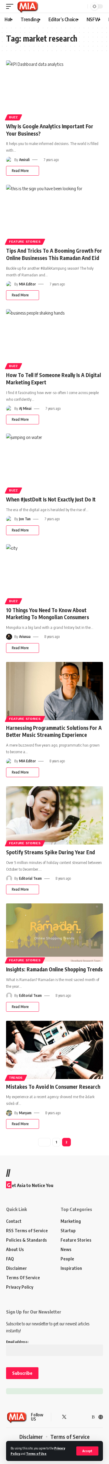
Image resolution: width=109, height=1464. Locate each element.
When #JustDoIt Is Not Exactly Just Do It (51, 499)
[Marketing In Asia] (27, 6)
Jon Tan (25, 519)
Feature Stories (25, 241)
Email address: (17, 1342)
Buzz (13, 117)
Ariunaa (25, 636)
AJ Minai (25, 408)
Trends (16, 1077)
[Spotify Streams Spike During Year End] (54, 815)
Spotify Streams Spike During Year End (50, 852)
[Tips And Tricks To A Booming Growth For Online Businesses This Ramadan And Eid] (54, 214)
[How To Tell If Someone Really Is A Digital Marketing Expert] (54, 338)
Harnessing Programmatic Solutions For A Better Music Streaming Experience (54, 731)
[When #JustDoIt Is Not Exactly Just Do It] (54, 462)
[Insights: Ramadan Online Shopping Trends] (54, 932)
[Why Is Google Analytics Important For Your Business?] (54, 89)
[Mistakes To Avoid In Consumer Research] (54, 1050)
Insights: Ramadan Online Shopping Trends (54, 969)
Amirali (24, 159)
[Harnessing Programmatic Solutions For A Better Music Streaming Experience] (54, 691)
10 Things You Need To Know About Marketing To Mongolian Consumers (47, 614)
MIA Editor (27, 284)
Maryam (25, 1113)
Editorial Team (30, 878)
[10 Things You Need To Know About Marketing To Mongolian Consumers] (54, 573)
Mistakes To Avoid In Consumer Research (53, 1086)
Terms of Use (36, 1454)
